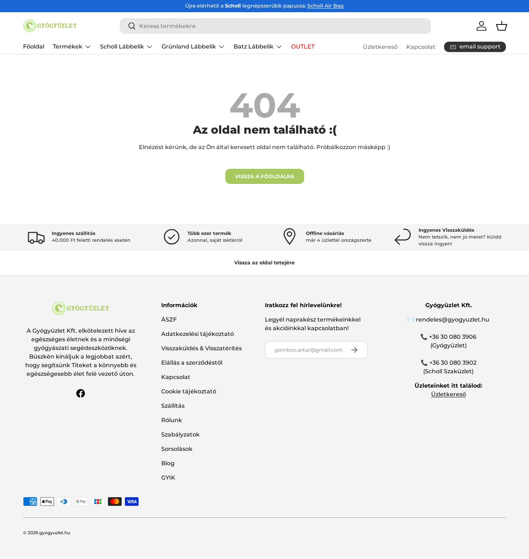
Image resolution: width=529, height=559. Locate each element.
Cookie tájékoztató (188, 391)
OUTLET (303, 46)
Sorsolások (177, 448)
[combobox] (275, 26)
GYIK (168, 477)
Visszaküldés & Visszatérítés (201, 348)
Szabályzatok (180, 434)
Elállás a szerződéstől (191, 362)
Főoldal (33, 46)
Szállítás (173, 405)
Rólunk (171, 420)
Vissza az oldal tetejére (264, 262)
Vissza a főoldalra (264, 176)
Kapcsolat (420, 46)
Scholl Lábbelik (122, 46)
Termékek (67, 46)
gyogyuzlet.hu (54, 532)
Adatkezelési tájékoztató (197, 334)
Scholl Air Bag (325, 6)
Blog (168, 463)
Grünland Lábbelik (189, 46)
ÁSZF (169, 319)
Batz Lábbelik (253, 46)
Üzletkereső (380, 46)
